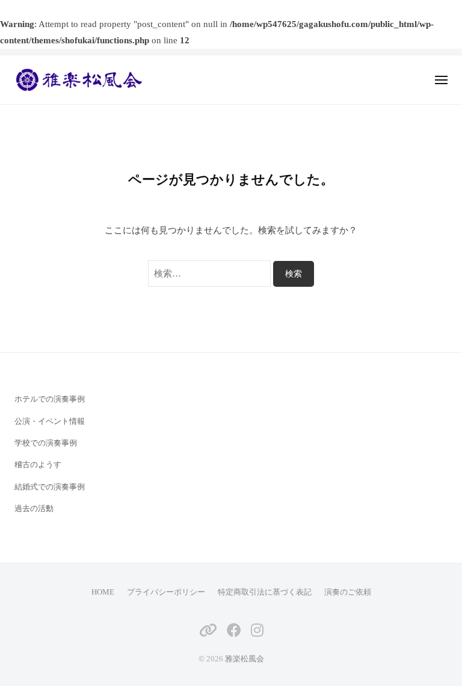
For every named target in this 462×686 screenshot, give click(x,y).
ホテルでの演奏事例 (49, 398)
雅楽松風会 (244, 659)
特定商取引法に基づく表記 (265, 592)
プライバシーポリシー (166, 592)
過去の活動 (34, 508)
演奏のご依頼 (347, 592)
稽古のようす (37, 464)
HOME (102, 592)
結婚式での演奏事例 (49, 486)
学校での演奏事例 (45, 442)
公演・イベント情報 (49, 421)
